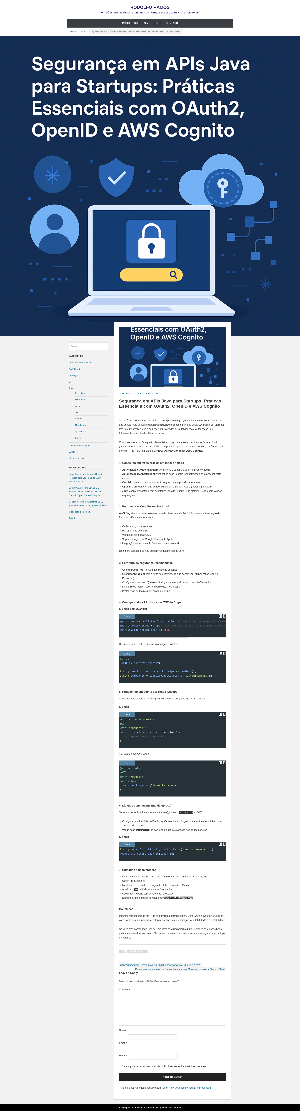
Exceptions (80, 393)
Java (84, 32)
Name (123, 1030)
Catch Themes (173, 1107)
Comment (125, 989)
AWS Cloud (74, 369)
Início (126, 23)
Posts (157, 23)
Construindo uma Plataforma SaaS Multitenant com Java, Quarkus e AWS (160, 965)
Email (123, 1043)
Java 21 (73, 518)
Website (123, 1055)
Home (74, 32)
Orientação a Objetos (79, 445)
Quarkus (142, 952)
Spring (78, 438)
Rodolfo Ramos (150, 7)
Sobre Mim (141, 23)
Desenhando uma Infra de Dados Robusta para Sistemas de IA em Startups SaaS (180, 969)
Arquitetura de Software (80, 362)
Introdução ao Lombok (80, 511)
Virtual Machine (76, 458)
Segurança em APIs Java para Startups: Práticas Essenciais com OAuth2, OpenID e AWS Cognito (85, 492)
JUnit (77, 412)
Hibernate (80, 399)
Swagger (73, 452)
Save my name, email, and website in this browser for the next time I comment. (165, 1066)
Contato (172, 23)
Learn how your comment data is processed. (187, 1087)
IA (70, 382)
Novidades (80, 425)
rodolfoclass (149, 393)
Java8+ (131, 952)
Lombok (79, 418)
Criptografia (74, 375)
